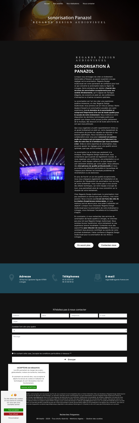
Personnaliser (13, 418)
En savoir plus (83, 245)
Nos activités (58, 3)
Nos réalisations (73, 3)
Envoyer (72, 359)
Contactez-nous (108, 245)
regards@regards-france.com (117, 279)
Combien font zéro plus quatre (24, 327)
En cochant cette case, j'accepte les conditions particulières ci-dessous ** (42, 353)
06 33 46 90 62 (68, 282)
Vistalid (41, 419)
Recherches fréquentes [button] (69, 414)
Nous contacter (89, 3)
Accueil (47, 3)
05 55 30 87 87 (68, 279)
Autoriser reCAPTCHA (28, 387)
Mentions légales (76, 419)
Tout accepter (13, 410)
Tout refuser (13, 414)
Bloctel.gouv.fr (78, 404)
